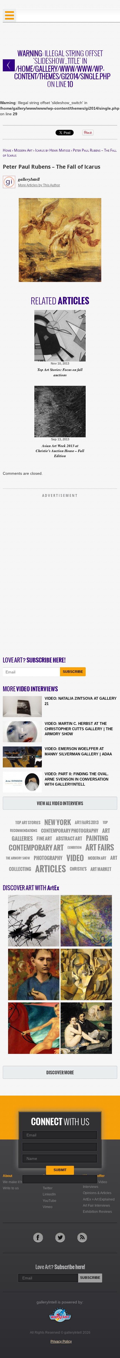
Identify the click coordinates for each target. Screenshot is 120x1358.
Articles (50, 869)
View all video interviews (60, 803)
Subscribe (73, 672)
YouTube (49, 1201)
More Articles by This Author (39, 185)
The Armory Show (18, 858)
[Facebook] (38, 1237)
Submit (60, 1170)
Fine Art (44, 838)
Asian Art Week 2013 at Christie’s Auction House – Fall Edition (60, 450)
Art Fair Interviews (96, 1205)
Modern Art (23, 150)
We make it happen (17, 1182)
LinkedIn (49, 1194)
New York (57, 822)
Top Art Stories (27, 822)
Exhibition (74, 847)
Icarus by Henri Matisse (52, 150)
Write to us (11, 1188)
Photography (48, 858)
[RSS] (82, 1237)
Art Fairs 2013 (87, 822)
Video (75, 858)
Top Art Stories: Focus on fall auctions (60, 372)
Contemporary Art (36, 848)
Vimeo (47, 1207)
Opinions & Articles (97, 1193)
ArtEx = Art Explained (99, 1199)
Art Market (100, 869)
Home (7, 150)
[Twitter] (60, 1237)
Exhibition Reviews (97, 1212)
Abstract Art (69, 838)
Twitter (47, 1188)
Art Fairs (99, 847)
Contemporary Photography (69, 830)
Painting (97, 838)
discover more (60, 1072)
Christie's (78, 869)
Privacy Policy (61, 1341)
